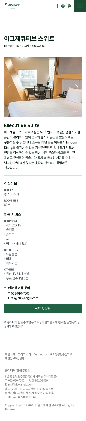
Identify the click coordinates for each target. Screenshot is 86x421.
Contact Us (41, 354)
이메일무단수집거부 (61, 354)
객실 (16, 46)
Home (8, 46)
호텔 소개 (10, 354)
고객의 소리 (24, 354)
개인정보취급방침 (15, 358)
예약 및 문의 (43, 308)
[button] (76, 86)
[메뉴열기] (80, 6)
